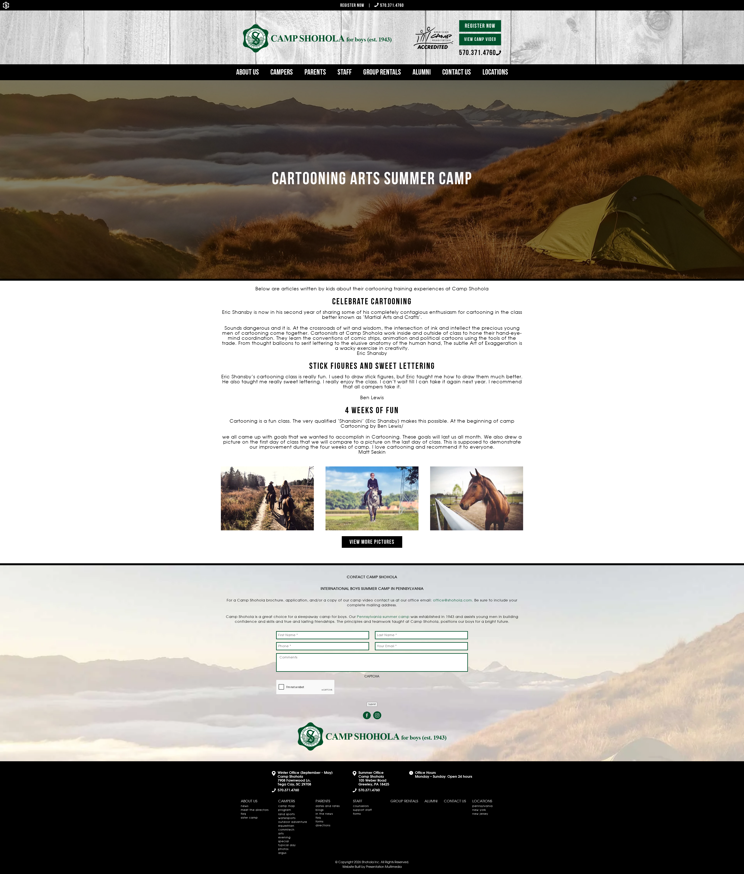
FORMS (319, 821)
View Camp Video (480, 39)
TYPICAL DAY (287, 845)
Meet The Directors (255, 810)
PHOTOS (283, 849)
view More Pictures (372, 542)
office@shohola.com (452, 600)
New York (479, 810)
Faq (243, 814)
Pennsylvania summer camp (383, 617)
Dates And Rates (328, 806)
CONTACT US (456, 72)
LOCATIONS (495, 72)
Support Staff (362, 810)
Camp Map (286, 806)
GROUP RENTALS (382, 72)
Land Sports (286, 814)
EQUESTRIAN (286, 826)
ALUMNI (421, 72)
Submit (372, 704)
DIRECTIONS (323, 825)
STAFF (345, 72)
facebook (367, 715)
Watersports (286, 818)
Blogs (320, 810)
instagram (377, 715)
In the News (324, 814)
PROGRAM (284, 810)
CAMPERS (281, 72)
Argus (282, 853)
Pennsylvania (482, 806)
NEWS (244, 806)
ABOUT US (247, 72)
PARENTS (315, 72)
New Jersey (480, 814)
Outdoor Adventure (292, 822)
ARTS (281, 833)
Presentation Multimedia (384, 866)
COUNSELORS (361, 806)
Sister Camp (249, 817)
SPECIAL (283, 841)
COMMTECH (286, 829)
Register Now (352, 5)
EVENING (284, 837)
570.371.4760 (392, 5)
